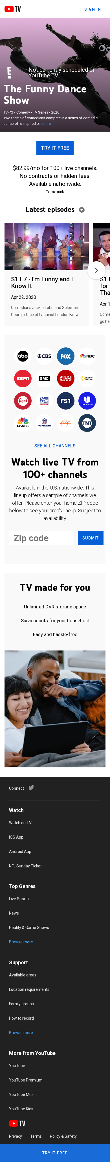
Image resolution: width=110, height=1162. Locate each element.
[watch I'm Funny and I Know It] (47, 247)
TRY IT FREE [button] (55, 148)
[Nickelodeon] (65, 423)
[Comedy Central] (87, 379)
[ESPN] (23, 379)
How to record (21, 1018)
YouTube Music (22, 1094)
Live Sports (19, 898)
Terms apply (55, 191)
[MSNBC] (23, 423)
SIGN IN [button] (92, 9)
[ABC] (23, 356)
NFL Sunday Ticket (25, 866)
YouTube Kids (21, 1109)
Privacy (15, 1136)
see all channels (55, 446)
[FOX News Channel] (44, 401)
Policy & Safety (63, 1136)
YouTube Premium (26, 1080)
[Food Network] (23, 401)
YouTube (17, 1065)
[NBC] (87, 356)
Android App (20, 851)
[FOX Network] (65, 356)
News (14, 913)
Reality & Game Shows (29, 927)
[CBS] (44, 356)
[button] (96, 270)
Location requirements (29, 989)
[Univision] (87, 401)
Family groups (21, 1004)
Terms (36, 1136)
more (46, 123)
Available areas (22, 975)
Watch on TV (20, 823)
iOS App (16, 837)
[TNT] (87, 423)
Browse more (21, 942)
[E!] (9, 73)
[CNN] (65, 379)
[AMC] (44, 379)
